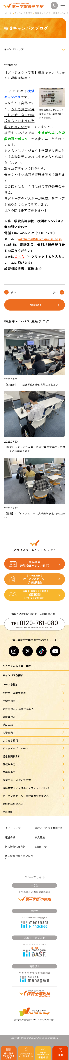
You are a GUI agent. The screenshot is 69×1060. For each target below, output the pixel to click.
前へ (13, 292)
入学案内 (8, 732)
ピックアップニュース (15, 748)
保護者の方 (9, 717)
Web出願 (8, 812)
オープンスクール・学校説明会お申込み (26, 796)
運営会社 (10, 837)
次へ (55, 292)
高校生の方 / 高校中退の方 (18, 709)
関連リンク (41, 846)
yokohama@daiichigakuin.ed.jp (39, 238)
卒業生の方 (9, 772)
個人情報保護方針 (15, 846)
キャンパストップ (13, 49)
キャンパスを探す (23, 13)
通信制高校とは (12, 756)
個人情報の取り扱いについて (19, 857)
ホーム (8, 13)
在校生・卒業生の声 (14, 693)
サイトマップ (12, 828)
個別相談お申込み (13, 804)
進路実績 (8, 724)
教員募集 (40, 837)
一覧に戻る (34, 305)
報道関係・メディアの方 (17, 780)
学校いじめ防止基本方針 (49, 828)
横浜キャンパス (42, 13)
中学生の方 (9, 701)
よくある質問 (10, 740)
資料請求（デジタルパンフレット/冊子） (26, 788)
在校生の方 (9, 764)
